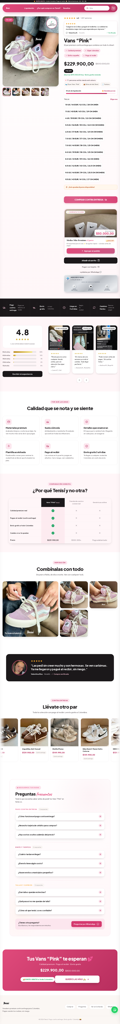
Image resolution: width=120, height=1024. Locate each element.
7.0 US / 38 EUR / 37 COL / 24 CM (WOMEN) (84, 138)
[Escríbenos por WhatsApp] (114, 1009)
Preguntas (82, 1007)
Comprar (70, 1007)
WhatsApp (111, 1007)
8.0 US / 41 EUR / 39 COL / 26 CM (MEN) (82, 159)
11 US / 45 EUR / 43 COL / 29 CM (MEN (81, 111)
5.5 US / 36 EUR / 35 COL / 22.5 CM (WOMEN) (84, 125)
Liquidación (29, 8)
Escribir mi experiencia (22, 374)
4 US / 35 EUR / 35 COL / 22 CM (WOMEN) (83, 118)
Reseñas (66, 8)
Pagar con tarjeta (89, 267)
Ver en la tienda (97, 1007)
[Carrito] (113, 8)
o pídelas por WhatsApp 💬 (90, 272)
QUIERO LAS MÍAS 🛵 (75, 979)
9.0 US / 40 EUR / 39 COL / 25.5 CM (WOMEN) (85, 172)
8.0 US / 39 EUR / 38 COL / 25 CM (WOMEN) (84, 152)
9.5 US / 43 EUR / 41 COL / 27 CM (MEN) (82, 179)
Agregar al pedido (92, 251)
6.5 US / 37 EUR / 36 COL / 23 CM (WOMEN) (84, 132)
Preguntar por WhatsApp (86, 924)
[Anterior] (79, 380)
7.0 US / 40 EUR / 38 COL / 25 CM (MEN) (82, 145)
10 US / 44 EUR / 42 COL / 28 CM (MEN (81, 104)
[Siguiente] (86, 380)
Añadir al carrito (89, 260)
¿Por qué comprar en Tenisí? (48, 8)
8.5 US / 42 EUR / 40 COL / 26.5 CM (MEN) (83, 166)
